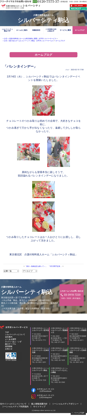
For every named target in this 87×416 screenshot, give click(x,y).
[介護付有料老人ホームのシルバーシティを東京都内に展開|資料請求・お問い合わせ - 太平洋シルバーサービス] (78, 5)
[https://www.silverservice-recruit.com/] (78, 8)
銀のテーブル (10, 344)
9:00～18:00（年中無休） (71, 294)
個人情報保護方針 (39, 404)
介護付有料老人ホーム (40, 334)
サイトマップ (38, 406)
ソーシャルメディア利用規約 (15, 406)
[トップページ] (21, 7)
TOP (7, 332)
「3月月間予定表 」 (55, 266)
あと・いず (13, 342)
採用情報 (8, 346)
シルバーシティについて (15, 334)
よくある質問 (10, 339)
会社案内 (8, 337)
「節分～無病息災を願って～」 (36, 266)
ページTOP (79, 413)
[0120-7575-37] (43, 1)
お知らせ (8, 349)
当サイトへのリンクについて (14, 404)
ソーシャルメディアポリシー (65, 404)
